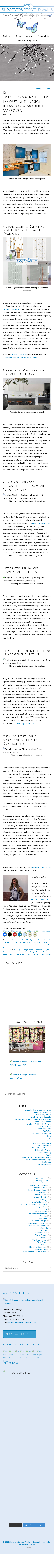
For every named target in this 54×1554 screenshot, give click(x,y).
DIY (50, 940)
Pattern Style (41, 1232)
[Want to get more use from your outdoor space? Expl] (27, 1486)
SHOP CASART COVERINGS (19, 1334)
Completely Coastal (42, 1121)
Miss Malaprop (44, 1145)
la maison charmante (42, 1143)
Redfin (48, 1155)
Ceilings (43, 1199)
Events (42, 1216)
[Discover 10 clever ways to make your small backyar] (27, 1500)
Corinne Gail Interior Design (39, 1124)
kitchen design (39, 950)
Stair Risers (42, 1242)
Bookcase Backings (38, 1183)
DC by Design (45, 1126)
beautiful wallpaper (11, 309)
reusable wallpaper (43, 954)
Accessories (16, 940)
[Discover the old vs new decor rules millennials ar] (27, 1418)
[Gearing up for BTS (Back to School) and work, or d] (27, 1472)
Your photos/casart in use (34, 1251)
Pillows (44, 1237)
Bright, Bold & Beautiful (41, 1117)
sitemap (28, 1548)
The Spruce (46, 1162)
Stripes (44, 1244)
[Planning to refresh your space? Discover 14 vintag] (27, 1514)
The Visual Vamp (43, 1164)
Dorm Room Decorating (36, 1213)
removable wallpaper (27, 954)
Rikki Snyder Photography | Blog (36, 1157)
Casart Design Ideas (29, 940)
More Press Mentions (41, 1148)
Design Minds (43, 940)
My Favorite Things (42, 1150)
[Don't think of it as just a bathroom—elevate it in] (27, 1456)
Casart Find (42, 1192)
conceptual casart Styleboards (33, 1204)
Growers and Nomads (41, 1133)
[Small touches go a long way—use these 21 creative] (27, 1437)
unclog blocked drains (41, 523)
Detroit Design (44, 1128)
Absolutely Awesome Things (38, 1110)
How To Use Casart (40, 942)
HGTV (48, 1136)
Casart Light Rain (19, 354)
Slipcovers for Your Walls (27, 10)
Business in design (37, 1185)
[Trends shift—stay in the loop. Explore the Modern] (27, 1385)
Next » (49, 88)
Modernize (29, 952)
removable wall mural (11, 954)
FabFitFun (46, 1131)
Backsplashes (42, 1180)
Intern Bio (44, 1228)
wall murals (7, 957)
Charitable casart (39, 1202)
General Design (26, 942)
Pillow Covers (41, 1235)
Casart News (40, 1194)
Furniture (16, 942)
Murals (5, 945)
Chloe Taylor (17, 950)
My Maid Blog (45, 1152)
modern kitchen (18, 952)
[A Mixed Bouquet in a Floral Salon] (27, 1039)
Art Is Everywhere (43, 1114)
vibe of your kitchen (25, 723)
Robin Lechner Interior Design (38, 1159)
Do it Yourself (7, 942)
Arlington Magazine (42, 1112)
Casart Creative (40, 1187)
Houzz (48, 1138)
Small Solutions (14, 945)
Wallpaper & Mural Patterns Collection (20, 357)
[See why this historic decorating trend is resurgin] (27, 1401)
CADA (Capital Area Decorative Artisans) (32, 1119)
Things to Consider (27, 945)
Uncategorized (39, 1249)
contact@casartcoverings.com (22, 1322)
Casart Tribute (40, 1197)
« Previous (40, 88)
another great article (41, 867)
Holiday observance (37, 1223)
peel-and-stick (38, 952)
